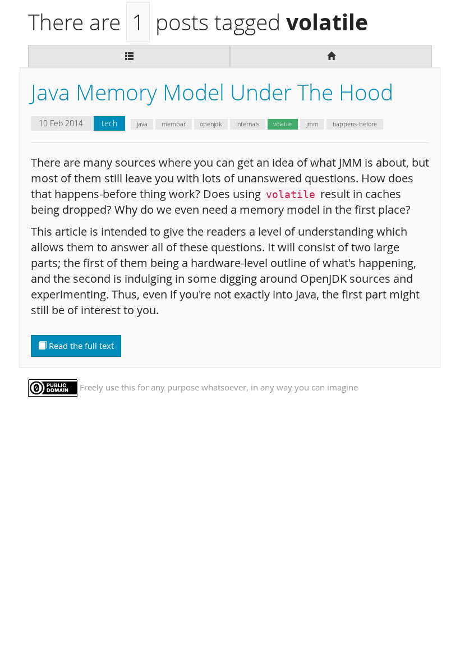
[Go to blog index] (129, 56)
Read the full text (80, 345)
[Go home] (331, 56)
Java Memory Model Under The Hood (212, 92)
